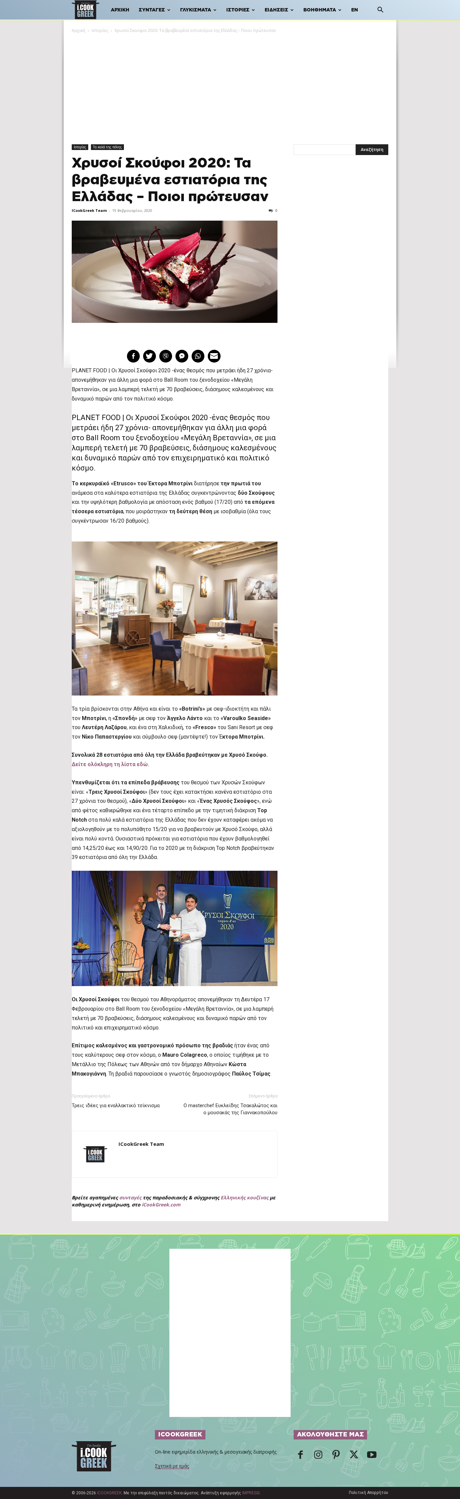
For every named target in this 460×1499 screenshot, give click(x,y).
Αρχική (120, 10)
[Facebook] (300, 1456)
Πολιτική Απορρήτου (368, 1492)
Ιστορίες (238, 10)
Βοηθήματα (319, 10)
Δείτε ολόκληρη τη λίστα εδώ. (110, 764)
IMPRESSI (251, 1493)
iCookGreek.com (161, 1204)
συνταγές (130, 1197)
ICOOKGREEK (109, 1493)
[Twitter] (354, 1456)
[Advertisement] (230, 84)
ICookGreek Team (89, 210)
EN (354, 10)
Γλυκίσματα (195, 10)
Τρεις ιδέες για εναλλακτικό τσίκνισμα (116, 1105)
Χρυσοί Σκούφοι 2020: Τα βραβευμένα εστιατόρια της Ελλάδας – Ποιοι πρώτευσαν (170, 180)
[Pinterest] (336, 1456)
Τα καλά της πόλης (107, 147)
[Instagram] (318, 1456)
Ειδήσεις (276, 10)
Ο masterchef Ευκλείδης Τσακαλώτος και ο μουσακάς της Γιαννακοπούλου (230, 1109)
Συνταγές (152, 10)
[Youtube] (372, 1456)
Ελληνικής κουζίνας (244, 1197)
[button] (380, 10)
